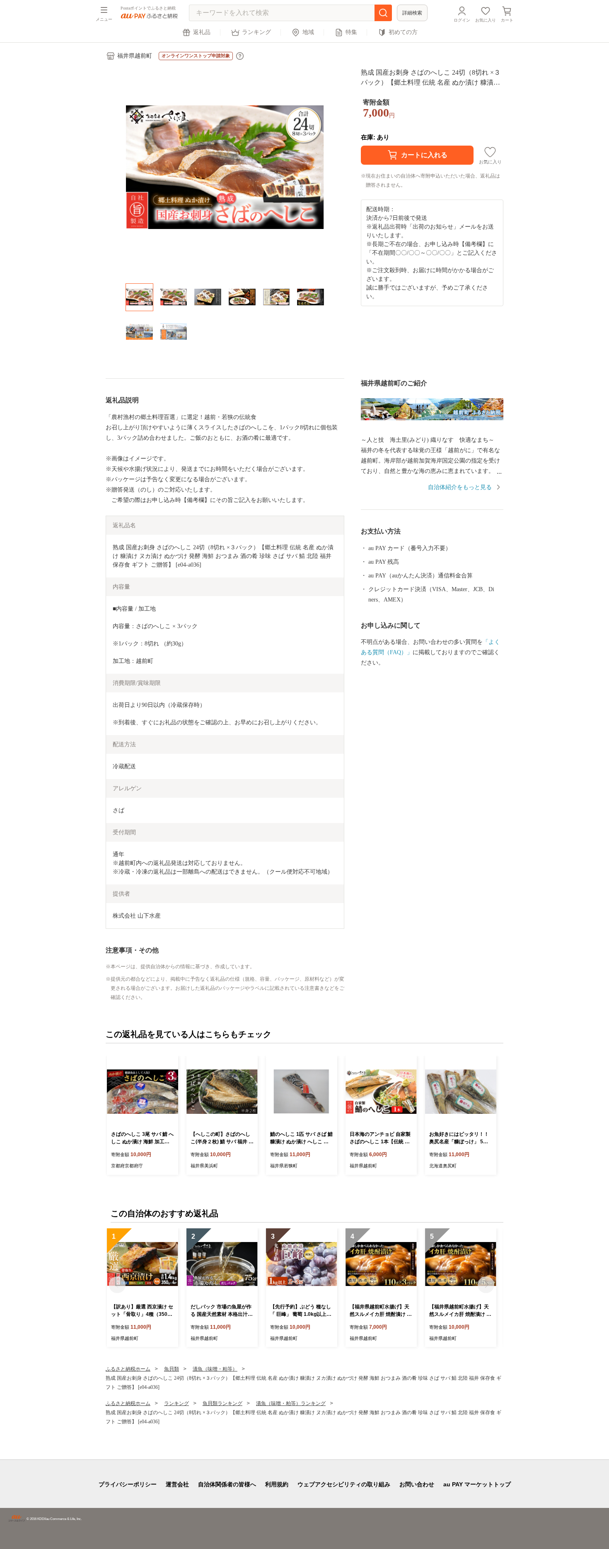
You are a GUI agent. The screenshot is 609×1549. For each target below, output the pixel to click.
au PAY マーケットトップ (477, 1484)
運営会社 (177, 1484)
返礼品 (201, 32)
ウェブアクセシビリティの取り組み (343, 1484)
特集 (351, 32)
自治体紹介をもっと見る (460, 487)
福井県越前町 (134, 56)
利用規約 (276, 1484)
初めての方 (403, 32)
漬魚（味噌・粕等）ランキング (291, 1403)
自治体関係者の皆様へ (227, 1484)
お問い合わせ (416, 1484)
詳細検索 (412, 13)
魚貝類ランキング (222, 1403)
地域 (308, 32)
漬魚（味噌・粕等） (215, 1369)
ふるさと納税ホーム (128, 1369)
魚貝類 (171, 1369)
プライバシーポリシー (128, 1484)
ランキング (256, 32)
